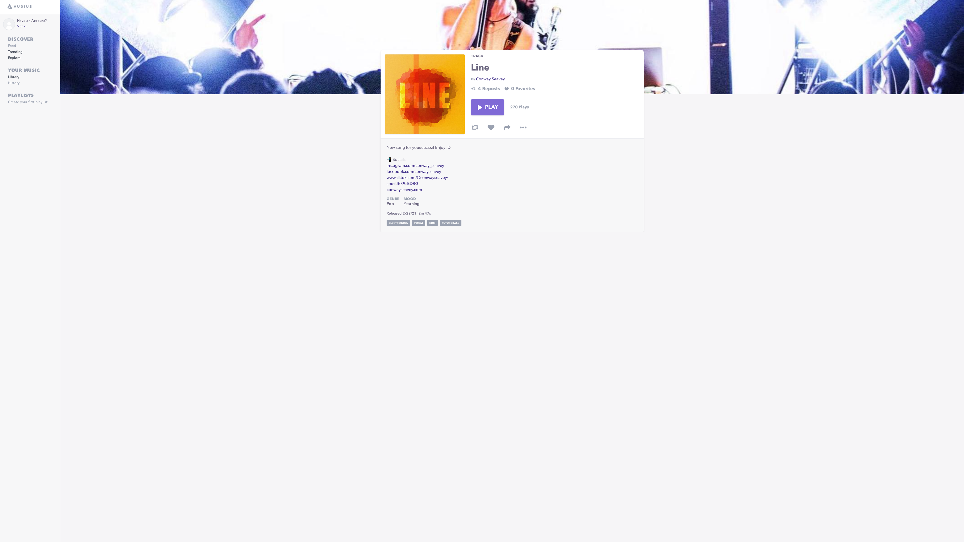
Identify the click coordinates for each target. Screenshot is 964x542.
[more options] (523, 127)
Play (491, 107)
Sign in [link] (22, 26)
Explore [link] (14, 58)
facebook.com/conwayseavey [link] (414, 172)
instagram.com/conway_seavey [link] (415, 166)
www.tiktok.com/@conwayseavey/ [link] (417, 178)
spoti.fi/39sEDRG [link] (402, 184)
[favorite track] (491, 127)
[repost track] (475, 127)
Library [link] (13, 77)
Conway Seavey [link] (490, 79)
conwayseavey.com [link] (404, 190)
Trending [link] (15, 52)
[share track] (507, 127)
